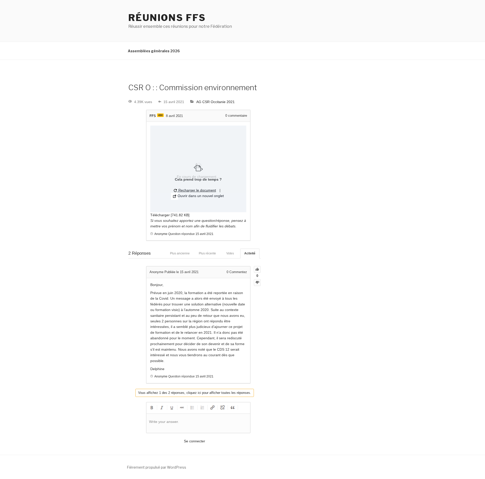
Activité (249, 253)
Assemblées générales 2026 (154, 51)
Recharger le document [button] (196, 190)
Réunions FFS (167, 17)
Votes (230, 253)
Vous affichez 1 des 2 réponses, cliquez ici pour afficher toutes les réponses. (194, 393)
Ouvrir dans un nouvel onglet (200, 196)
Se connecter (194, 441)
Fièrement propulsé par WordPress (156, 467)
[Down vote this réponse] (257, 282)
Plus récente (207, 253)
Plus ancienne (180, 253)
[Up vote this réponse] (257, 269)
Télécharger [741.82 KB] (169, 215)
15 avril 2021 (204, 234)
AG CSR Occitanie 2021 (215, 102)
